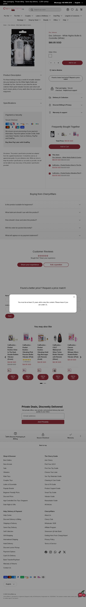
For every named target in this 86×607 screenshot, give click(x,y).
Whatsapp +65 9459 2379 (63, 2)
